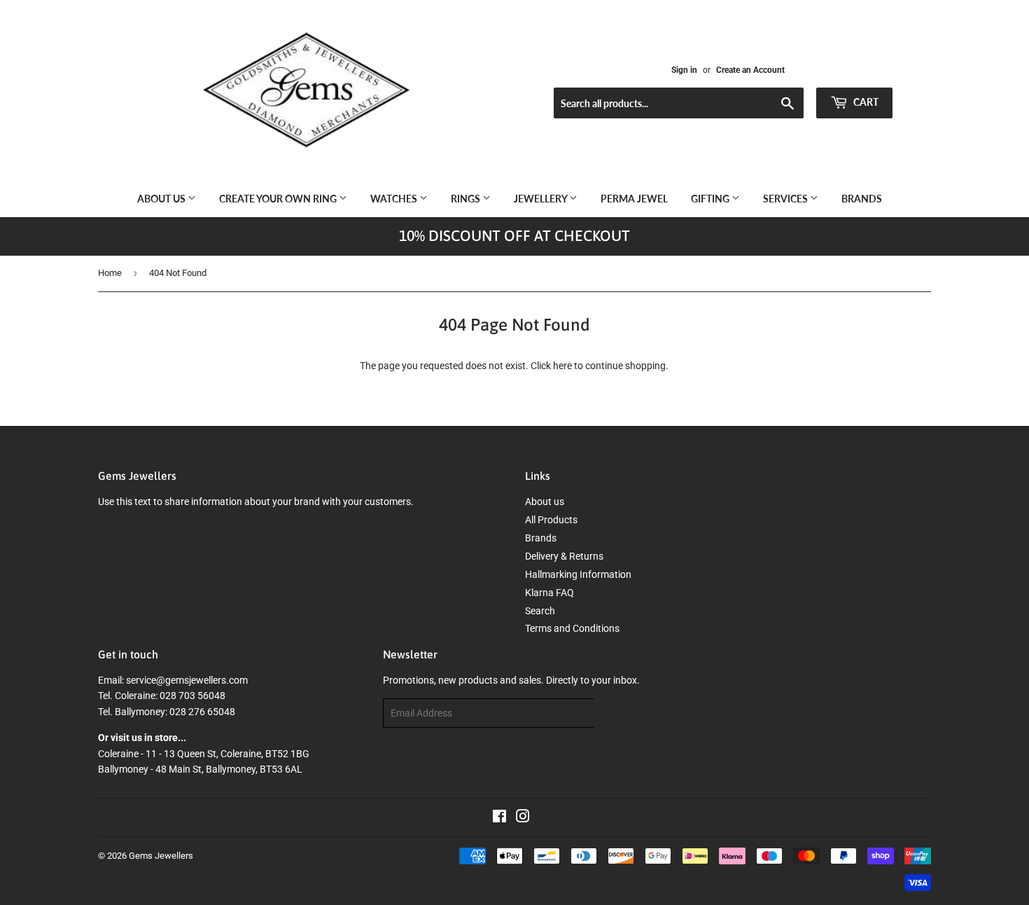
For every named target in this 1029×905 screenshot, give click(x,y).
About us (162, 199)
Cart (864, 102)
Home (110, 273)
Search (540, 610)
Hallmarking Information (578, 574)
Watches (394, 199)
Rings (466, 199)
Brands (861, 199)
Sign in (684, 70)
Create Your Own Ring (279, 199)
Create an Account (750, 70)
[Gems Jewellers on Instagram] (523, 818)
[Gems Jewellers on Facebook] (499, 818)
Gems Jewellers (161, 855)
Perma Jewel (634, 199)
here (562, 365)
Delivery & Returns (564, 556)
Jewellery (541, 199)
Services (786, 199)
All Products (551, 519)
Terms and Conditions (572, 628)
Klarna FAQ (549, 592)
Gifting (711, 199)
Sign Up (620, 713)
